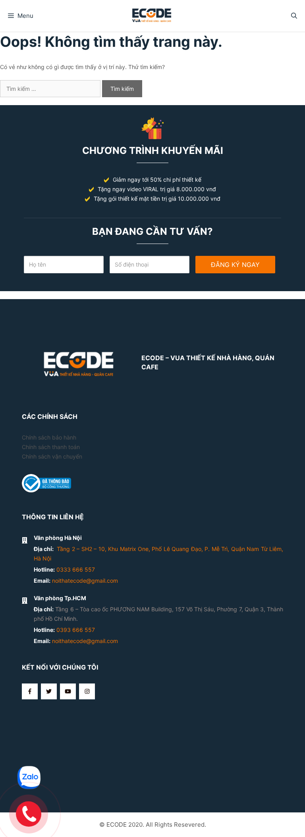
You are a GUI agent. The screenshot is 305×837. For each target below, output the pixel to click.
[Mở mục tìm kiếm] (294, 16)
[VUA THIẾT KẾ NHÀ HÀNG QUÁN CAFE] (152, 14)
